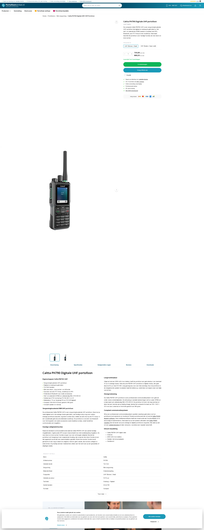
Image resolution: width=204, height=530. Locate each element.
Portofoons (51, 16)
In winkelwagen (142, 64)
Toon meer (101, 494)
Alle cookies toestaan (154, 516)
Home (44, 16)
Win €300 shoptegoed (85, 1)
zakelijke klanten (143, 79)
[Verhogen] (131, 54)
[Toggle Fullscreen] (116, 21)
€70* (64, 1)
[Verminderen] (125, 54)
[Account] (195, 5)
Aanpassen (153, 521)
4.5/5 (197, 1)
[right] (116, 189)
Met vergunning (61, 16)
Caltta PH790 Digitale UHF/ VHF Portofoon (81, 16)
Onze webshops (73, 1)
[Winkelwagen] (200, 5)
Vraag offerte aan (142, 70)
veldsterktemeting (114, 425)
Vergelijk (128, 75)
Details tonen (61, 525)
